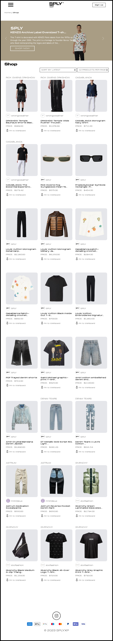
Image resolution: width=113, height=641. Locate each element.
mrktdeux (17, 501)
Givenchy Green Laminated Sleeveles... (88, 507)
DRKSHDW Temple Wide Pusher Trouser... (55, 122)
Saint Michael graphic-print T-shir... (54, 379)
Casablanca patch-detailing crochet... (87, 250)
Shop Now (22, 48)
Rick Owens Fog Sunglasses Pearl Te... (54, 186)
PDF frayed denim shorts (21, 378)
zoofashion (86, 501)
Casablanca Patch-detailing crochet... (17, 314)
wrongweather (20, 116)
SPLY (48, 180)
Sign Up (99, 5)
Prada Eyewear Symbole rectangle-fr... (90, 186)
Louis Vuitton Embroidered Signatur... (89, 314)
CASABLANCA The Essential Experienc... (18, 186)
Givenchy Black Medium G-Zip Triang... (20, 571)
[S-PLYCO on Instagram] (56, 616)
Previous (8, 40)
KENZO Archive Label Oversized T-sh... (38, 32)
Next (105, 40)
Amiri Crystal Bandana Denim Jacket (19, 443)
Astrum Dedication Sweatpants (17, 507)
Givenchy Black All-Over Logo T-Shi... (55, 571)
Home (7, 13)
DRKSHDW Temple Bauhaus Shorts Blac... (19, 122)
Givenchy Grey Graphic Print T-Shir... (89, 571)
